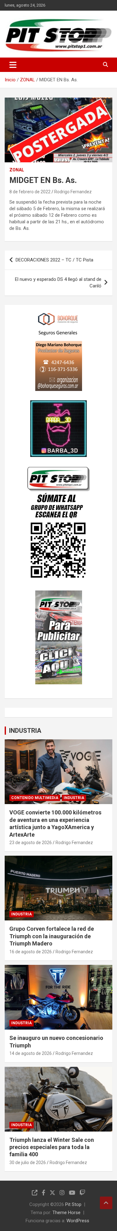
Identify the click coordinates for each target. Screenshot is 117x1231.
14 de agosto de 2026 (30, 1053)
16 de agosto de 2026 (30, 951)
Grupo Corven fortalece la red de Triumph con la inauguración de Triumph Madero (51, 936)
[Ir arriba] (106, 1203)
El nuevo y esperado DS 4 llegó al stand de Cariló (58, 282)
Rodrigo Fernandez (73, 191)
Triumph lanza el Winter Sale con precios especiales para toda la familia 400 (51, 1147)
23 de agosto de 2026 (30, 842)
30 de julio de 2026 (27, 1162)
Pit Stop (73, 1204)
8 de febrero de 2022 (30, 191)
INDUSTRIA (25, 730)
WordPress (77, 1220)
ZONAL (16, 169)
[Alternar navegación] (13, 65)
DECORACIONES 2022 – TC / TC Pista (54, 260)
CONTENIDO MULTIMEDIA (34, 798)
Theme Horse (66, 1212)
